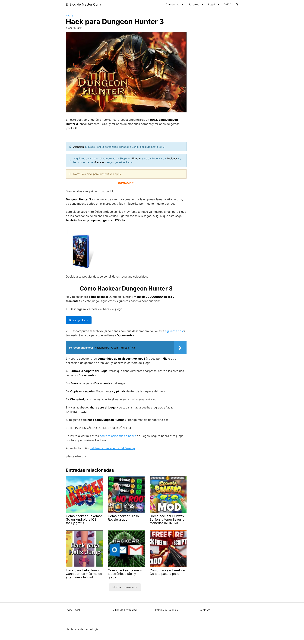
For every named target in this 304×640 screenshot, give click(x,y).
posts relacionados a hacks (118, 436)
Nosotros (193, 4)
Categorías (172, 4)
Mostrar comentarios (124, 587)
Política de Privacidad (124, 610)
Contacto (205, 610)
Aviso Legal (73, 610)
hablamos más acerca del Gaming (112, 448)
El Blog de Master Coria (83, 4)
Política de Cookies (166, 610)
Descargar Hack (78, 320)
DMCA (227, 4)
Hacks (69, 15)
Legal (211, 4)
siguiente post (174, 331)
